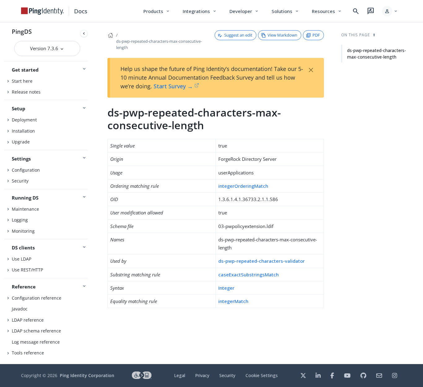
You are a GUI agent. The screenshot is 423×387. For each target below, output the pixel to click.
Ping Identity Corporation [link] (87, 375)
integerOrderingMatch (243, 186)
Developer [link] (244, 11)
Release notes (26, 92)
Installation (23, 131)
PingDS (22, 31)
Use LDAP (21, 259)
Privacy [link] (202, 375)
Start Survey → (173, 86)
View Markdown (282, 35)
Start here (22, 81)
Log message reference (36, 342)
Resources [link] (327, 11)
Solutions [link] (285, 11)
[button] (390, 11)
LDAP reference (28, 320)
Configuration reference (36, 298)
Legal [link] (179, 375)
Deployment (24, 120)
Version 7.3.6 (44, 48)
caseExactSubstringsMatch (248, 274)
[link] (42, 11)
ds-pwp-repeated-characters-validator (261, 261)
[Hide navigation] (84, 33)
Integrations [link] (200, 11)
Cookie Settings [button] (262, 375)
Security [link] (227, 375)
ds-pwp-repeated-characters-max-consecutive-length (376, 53)
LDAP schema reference (36, 331)
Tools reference (28, 353)
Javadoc (20, 309)
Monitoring (23, 231)
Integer (226, 288)
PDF (316, 35)
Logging (20, 220)
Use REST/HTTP (27, 270)
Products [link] (156, 11)
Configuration (26, 170)
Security (20, 181)
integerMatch (233, 301)
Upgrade (21, 142)
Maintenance (25, 209)
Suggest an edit (238, 35)
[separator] (90, 193)
